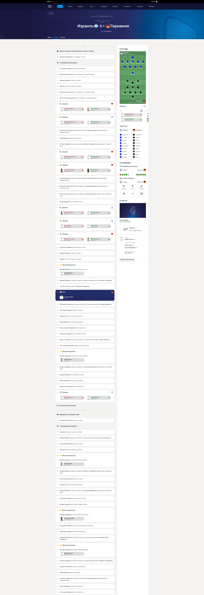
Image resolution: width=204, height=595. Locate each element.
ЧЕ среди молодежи (50, 6)
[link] (60, 6)
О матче (62, 37)
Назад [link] (51, 13)
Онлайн (55, 37)
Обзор (49, 37)
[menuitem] (61, 6)
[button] (81, 6)
